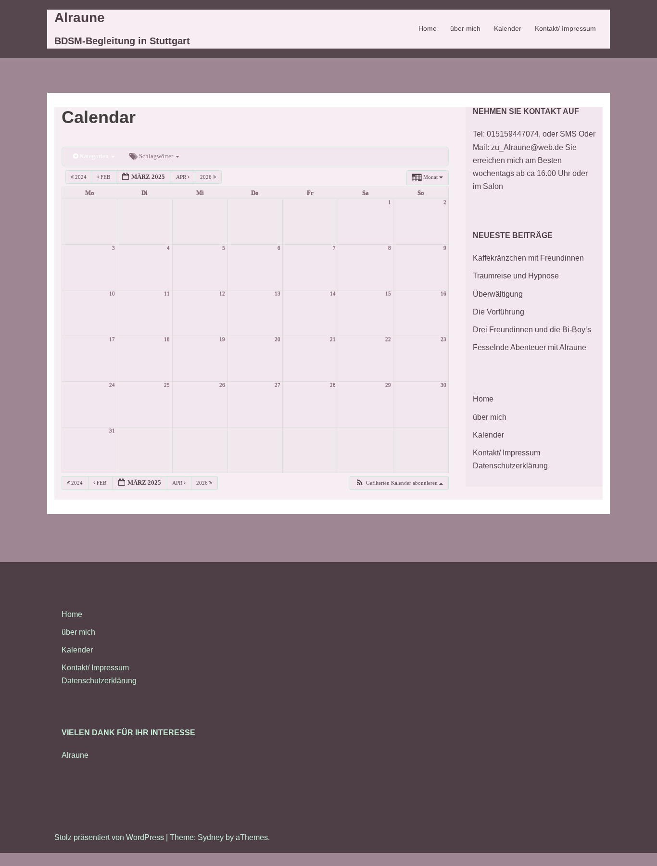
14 (333, 293)
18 (167, 339)
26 (222, 385)
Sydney (211, 837)
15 (388, 293)
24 (112, 385)
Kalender (507, 28)
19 (222, 339)
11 (167, 293)
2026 (206, 177)
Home (427, 28)
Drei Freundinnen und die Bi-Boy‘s (532, 330)
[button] (399, 483)
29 (388, 385)
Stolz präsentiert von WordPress (109, 837)
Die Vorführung (498, 312)
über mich (465, 28)
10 (112, 293)
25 (167, 385)
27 (277, 385)
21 (333, 339)
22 (388, 339)
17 (112, 339)
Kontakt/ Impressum (565, 28)
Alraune (79, 17)
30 (443, 385)
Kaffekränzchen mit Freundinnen (528, 258)
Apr (182, 177)
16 (443, 293)
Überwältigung (498, 294)
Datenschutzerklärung (510, 466)
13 (277, 293)
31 (112, 430)
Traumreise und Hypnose (516, 276)
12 (222, 293)
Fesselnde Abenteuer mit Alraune (529, 347)
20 (277, 339)
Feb (105, 177)
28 (333, 385)
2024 (81, 177)
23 (443, 339)
